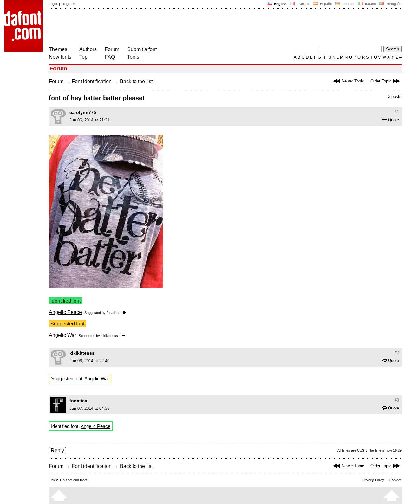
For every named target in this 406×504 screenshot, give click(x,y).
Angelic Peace (65, 312)
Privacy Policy (373, 480)
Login (53, 4)
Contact (395, 480)
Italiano (370, 4)
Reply (57, 450)
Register (68, 4)
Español (325, 4)
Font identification (92, 81)
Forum (112, 49)
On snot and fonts (74, 480)
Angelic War (62, 335)
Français (303, 4)
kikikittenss (109, 335)
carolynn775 (82, 112)
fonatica (113, 313)
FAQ (110, 57)
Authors (88, 49)
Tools (133, 57)
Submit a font (142, 49)
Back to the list (136, 81)
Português (393, 4)
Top (83, 57)
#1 (397, 111)
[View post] (124, 313)
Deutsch (348, 4)
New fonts (60, 57)
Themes (58, 49)
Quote (393, 119)
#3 (397, 400)
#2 (397, 352)
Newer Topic (353, 81)
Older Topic (380, 81)
